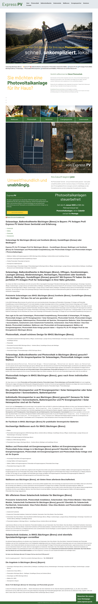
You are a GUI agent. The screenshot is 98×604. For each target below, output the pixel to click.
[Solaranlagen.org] (12, 4)
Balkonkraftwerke (46, 3)
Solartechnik (10, 228)
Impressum (51, 602)
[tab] (49, 98)
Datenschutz (55, 602)
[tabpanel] (49, 162)
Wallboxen (66, 3)
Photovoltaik (35, 3)
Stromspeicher (10, 235)
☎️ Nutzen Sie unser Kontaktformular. (15, 217)
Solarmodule (57, 3)
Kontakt (28, 5)
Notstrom (86, 3)
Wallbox (9, 230)
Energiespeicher (76, 3)
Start (27, 3)
